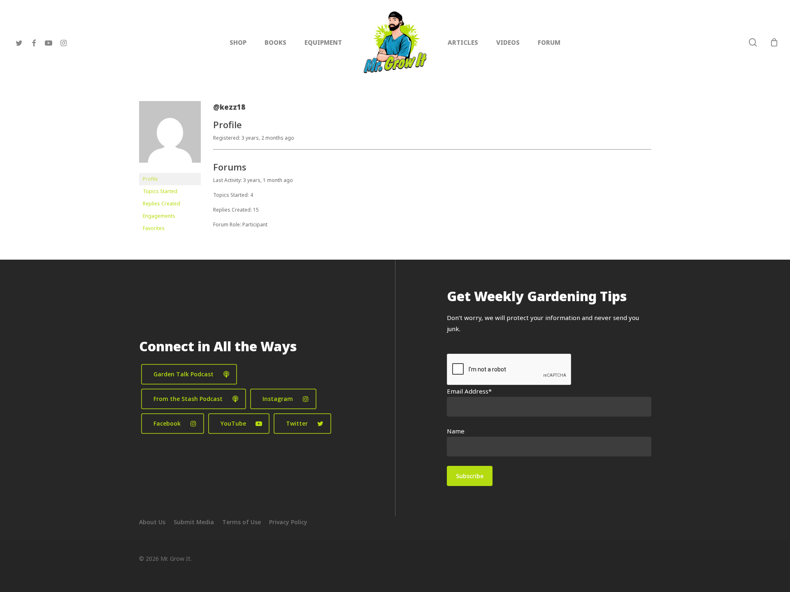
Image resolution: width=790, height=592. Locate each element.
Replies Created (161, 203)
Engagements (159, 215)
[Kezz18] (170, 169)
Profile (150, 178)
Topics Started (160, 191)
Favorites (154, 228)
